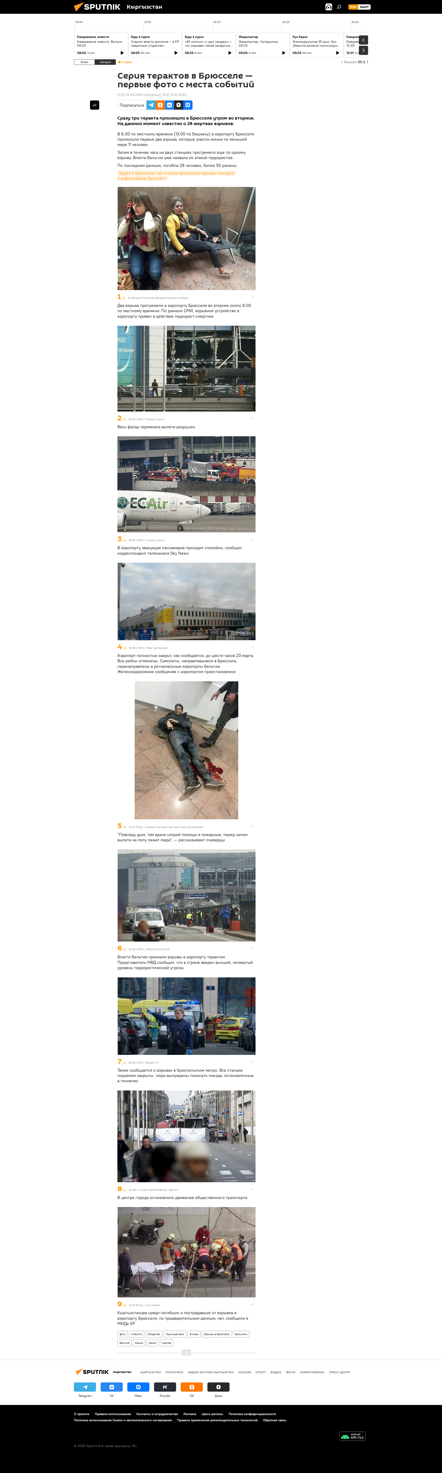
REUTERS (137, 419)
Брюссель (241, 1334)
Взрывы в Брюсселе (216, 1334)
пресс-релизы (212, 1414)
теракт (152, 1343)
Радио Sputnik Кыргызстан (211, 1372)
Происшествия (175, 1334)
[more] (253, 297)
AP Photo (137, 827)
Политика (174, 1372)
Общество (154, 1334)
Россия (244, 1372)
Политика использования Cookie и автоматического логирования (123, 1420)
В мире (194, 1334)
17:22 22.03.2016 (129, 95)
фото (122, 1334)
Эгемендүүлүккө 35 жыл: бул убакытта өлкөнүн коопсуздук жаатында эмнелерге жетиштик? (315, 47)
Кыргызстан (150, 1372)
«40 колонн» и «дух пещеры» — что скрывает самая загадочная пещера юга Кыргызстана (208, 45)
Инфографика (312, 1372)
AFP (134, 1190)
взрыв (139, 1343)
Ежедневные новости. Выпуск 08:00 (99, 44)
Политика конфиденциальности (252, 1414)
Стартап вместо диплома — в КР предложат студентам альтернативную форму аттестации (155, 47)
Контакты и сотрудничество (157, 1414)
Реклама (189, 1414)
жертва (166, 1343)
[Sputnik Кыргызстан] (99, 13)
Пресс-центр (339, 1372)
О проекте (81, 1414)
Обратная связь (274, 1420)
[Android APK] (352, 1437)
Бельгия (124, 1343)
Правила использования (113, 1414)
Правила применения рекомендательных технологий (217, 1420)
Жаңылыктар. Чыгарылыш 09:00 (258, 44)
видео (276, 1372)
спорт (261, 1372)
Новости (136, 1334)
